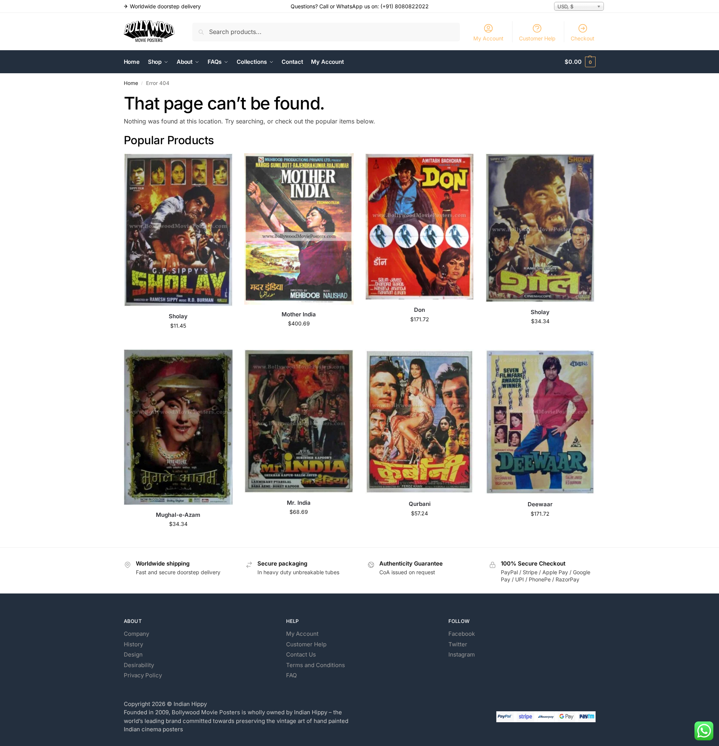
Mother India (299, 314)
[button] (580, 62)
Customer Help (537, 38)
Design (133, 654)
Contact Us (301, 654)
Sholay (178, 316)
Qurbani (420, 503)
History (133, 644)
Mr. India (299, 502)
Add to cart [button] (178, 341)
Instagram (461, 654)
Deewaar (540, 504)
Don (419, 309)
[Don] (419, 226)
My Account (488, 38)
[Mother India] (299, 228)
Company (136, 633)
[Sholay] (178, 230)
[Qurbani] (419, 421)
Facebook (461, 633)
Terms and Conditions (315, 665)
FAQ (291, 675)
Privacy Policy (143, 675)
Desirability (139, 665)
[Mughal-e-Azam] (178, 427)
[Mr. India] (299, 421)
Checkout (582, 38)
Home (131, 83)
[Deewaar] (540, 422)
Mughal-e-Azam (178, 514)
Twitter (457, 644)
